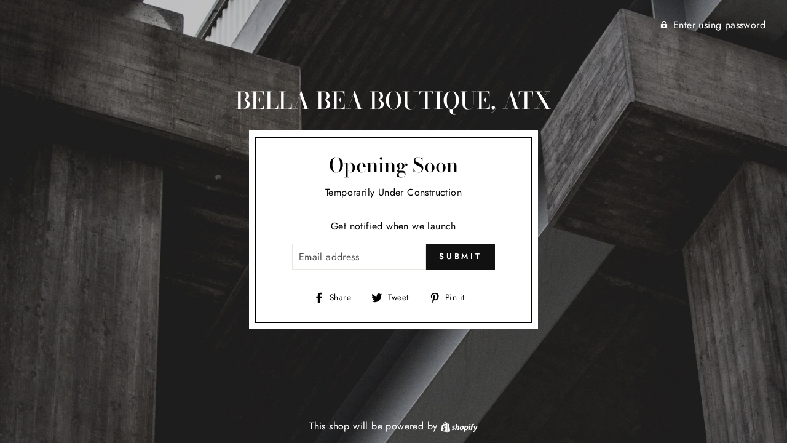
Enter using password (719, 25)
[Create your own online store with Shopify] (459, 426)
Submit (460, 256)
